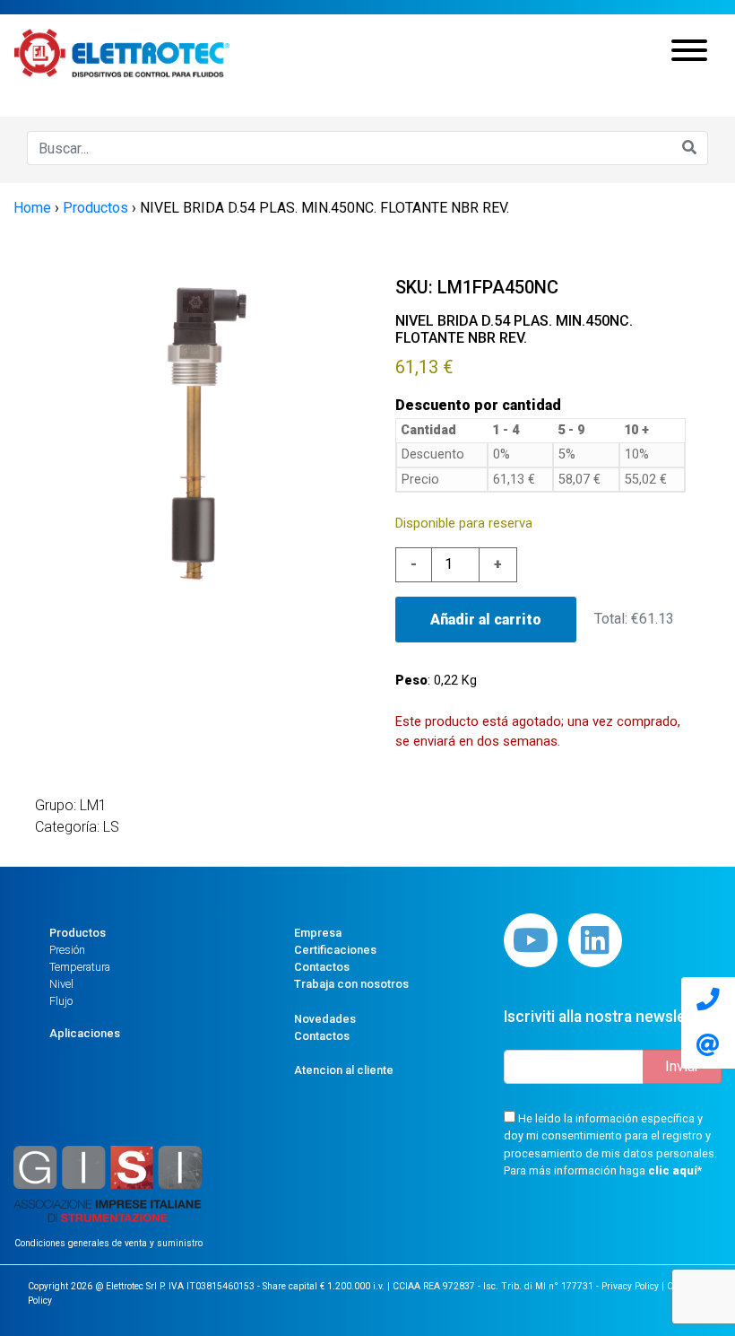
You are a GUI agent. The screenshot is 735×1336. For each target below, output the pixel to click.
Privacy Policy (630, 1286)
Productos (77, 932)
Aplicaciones (84, 1033)
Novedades (325, 1019)
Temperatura (79, 967)
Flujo (61, 1001)
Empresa (318, 932)
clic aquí (672, 1170)
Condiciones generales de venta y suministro (108, 1243)
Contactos (322, 967)
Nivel (61, 984)
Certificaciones (335, 949)
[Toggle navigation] (689, 53)
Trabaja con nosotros (351, 984)
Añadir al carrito (485, 619)
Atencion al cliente (343, 1070)
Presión (67, 949)
